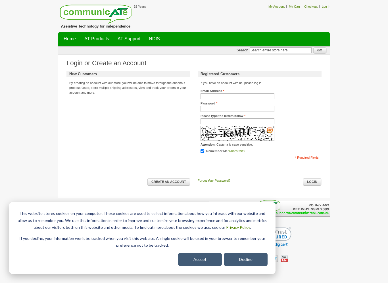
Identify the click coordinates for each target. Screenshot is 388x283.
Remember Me (217, 151)
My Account (276, 6)
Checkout (311, 6)
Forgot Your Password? (214, 180)
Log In (326, 6)
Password (208, 103)
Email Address (211, 91)
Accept (199, 259)
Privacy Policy (238, 227)
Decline (246, 259)
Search (242, 50)
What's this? (236, 151)
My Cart (294, 6)
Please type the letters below (222, 116)
